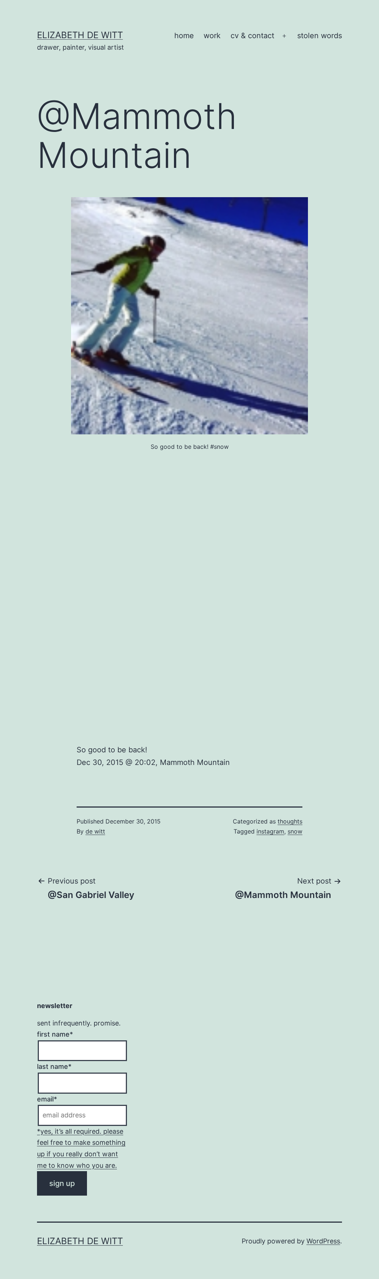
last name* (54, 1066)
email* (47, 1099)
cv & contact (252, 35)
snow (295, 831)
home (184, 35)
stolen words (319, 35)
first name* (55, 1034)
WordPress (323, 1241)
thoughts (290, 821)
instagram (270, 831)
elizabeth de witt (80, 35)
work (212, 35)
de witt (95, 831)
